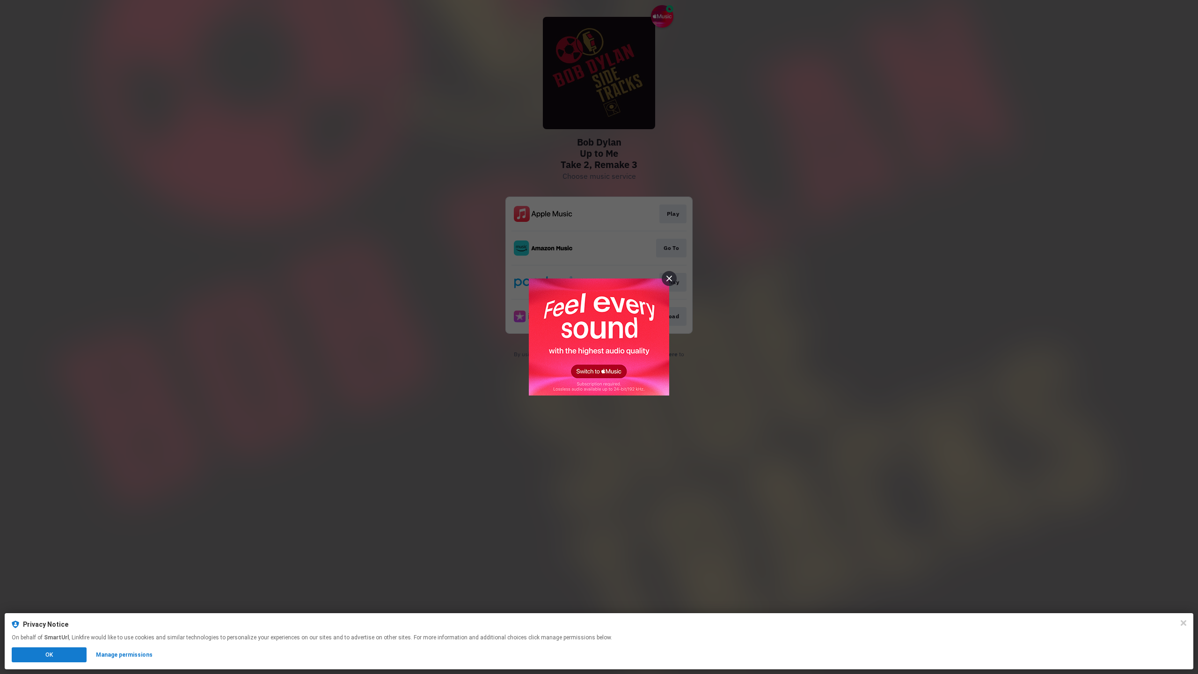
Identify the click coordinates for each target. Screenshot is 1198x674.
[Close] (1183, 622)
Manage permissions (124, 655)
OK (49, 655)
